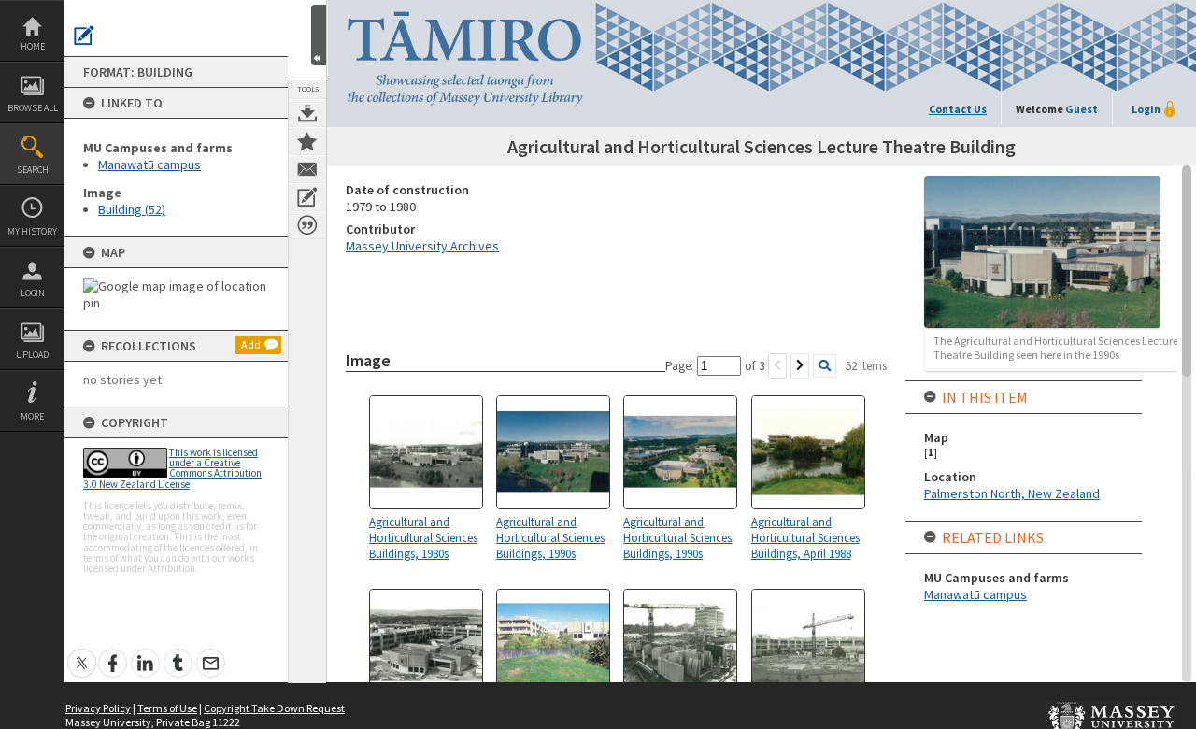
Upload (32, 355)
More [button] (32, 416)
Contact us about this (307, 169)
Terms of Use (167, 708)
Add (251, 344)
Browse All (32, 108)
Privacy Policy (98, 708)
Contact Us (958, 109)
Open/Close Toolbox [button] (318, 35)
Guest (1081, 109)
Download (307, 113)
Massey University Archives (422, 245)
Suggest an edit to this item (84, 35)
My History (32, 231)
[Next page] (799, 366)
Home (33, 46)
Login (33, 293)
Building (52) (131, 209)
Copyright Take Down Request (274, 708)
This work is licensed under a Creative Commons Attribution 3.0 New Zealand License (172, 468)
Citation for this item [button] (307, 225)
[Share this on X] (81, 653)
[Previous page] (777, 366)
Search (33, 170)
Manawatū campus (149, 164)
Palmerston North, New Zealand (1012, 493)
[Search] (824, 366)
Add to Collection (307, 141)
